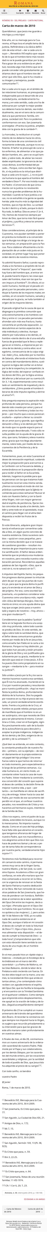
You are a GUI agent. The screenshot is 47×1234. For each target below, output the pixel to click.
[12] (12, 929)
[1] (17, 83)
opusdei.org (16, 1223)
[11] (10, 853)
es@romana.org (23, 1227)
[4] (13, 224)
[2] (36, 129)
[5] (26, 282)
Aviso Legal (27, 1229)
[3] (20, 181)
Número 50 (7, 20)
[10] (29, 738)
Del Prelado (20, 20)
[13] (40, 1065)
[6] (13, 395)
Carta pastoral (35, 20)
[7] (34, 568)
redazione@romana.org (28, 1225)
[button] (4, 11)
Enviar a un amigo (36, 1199)
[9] (13, 669)
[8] (24, 614)
